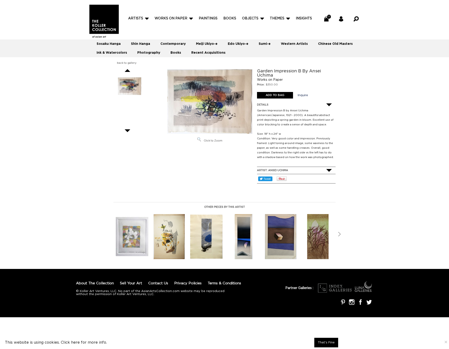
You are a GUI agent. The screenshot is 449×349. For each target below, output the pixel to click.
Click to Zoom (213, 141)
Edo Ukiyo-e (238, 43)
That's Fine (326, 342)
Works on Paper (171, 18)
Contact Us (158, 283)
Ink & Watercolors (112, 52)
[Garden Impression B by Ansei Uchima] (129, 86)
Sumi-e (265, 43)
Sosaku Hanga (109, 43)
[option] (132, 236)
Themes (277, 18)
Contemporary (173, 43)
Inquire (303, 95)
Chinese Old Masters (335, 43)
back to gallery (127, 63)
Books (229, 18)
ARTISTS (135, 18)
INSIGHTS (304, 18)
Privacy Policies (188, 283)
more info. (97, 342)
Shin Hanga (140, 43)
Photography (148, 52)
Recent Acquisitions (208, 52)
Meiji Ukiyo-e (206, 43)
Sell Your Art (131, 283)
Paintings (208, 18)
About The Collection (95, 283)
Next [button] (339, 234)
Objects (250, 18)
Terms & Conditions (224, 283)
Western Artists (294, 43)
